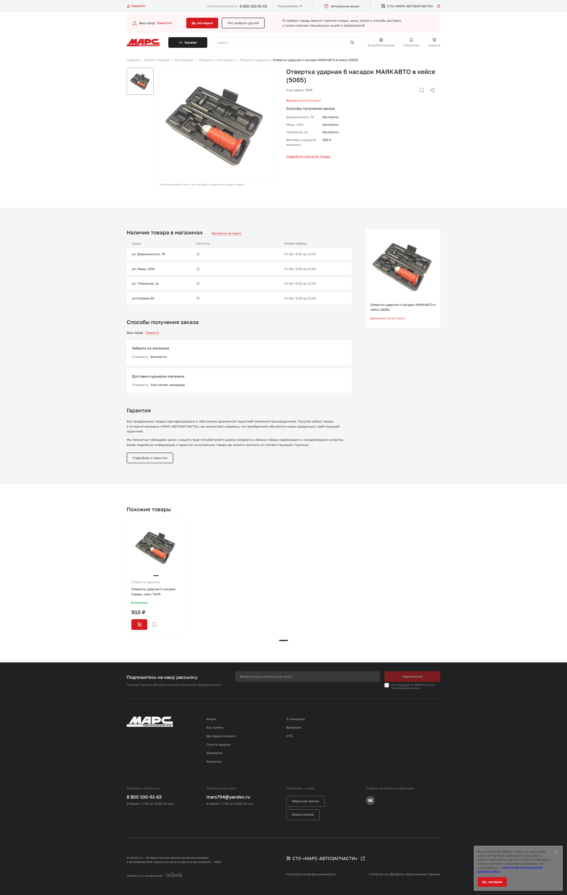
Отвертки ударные (145, 582)
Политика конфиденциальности (311, 874)
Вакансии (293, 727)
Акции (211, 719)
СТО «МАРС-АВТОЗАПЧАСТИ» (410, 6)
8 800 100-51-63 (253, 6)
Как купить (215, 727)
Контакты (213, 761)
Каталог (191, 42)
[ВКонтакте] (416, 95)
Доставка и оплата (220, 736)
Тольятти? (164, 23)
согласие (403, 684)
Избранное (411, 45)
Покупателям (288, 6)
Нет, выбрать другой (243, 23)
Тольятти (152, 332)
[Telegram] (409, 95)
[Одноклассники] (423, 95)
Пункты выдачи (218, 744)
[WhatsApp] (430, 95)
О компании (295, 719)
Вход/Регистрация (381, 45)
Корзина (434, 45)
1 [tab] (283, 640)
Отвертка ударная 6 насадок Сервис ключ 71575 (153, 591)
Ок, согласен (492, 882)
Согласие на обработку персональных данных (404, 874)
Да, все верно (202, 23)
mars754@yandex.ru (228, 796)
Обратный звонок (305, 801)
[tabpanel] (156, 576)
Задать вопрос (303, 814)
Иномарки (214, 753)
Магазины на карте (226, 233)
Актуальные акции (345, 6)
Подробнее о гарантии (149, 458)
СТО (289, 736)
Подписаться (412, 676)
